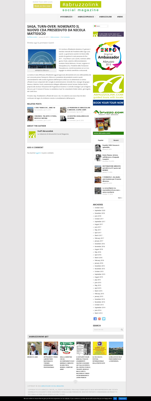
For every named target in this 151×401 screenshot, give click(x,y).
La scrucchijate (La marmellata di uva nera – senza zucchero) (112, 190)
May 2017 (98, 230)
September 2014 (100, 307)
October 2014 (99, 305)
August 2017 (99, 224)
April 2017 (98, 232)
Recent (116, 140)
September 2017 (100, 221)
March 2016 (98, 257)
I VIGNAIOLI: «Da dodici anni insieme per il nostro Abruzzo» (112, 179)
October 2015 (99, 271)
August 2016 (99, 249)
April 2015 (98, 288)
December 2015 (100, 266)
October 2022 (99, 208)
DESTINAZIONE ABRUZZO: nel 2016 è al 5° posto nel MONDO (112, 168)
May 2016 (98, 252)
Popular (100, 140)
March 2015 (98, 291)
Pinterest (99, 318)
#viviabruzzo (66, 17)
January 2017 (99, 241)
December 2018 (100, 213)
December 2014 (100, 299)
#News (120, 17)
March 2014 (98, 313)
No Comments (65, 37)
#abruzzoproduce (86, 17)
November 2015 (100, 269)
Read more (123, 398)
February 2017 (99, 238)
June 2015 (98, 282)
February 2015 (99, 293)
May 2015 (98, 285)
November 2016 (100, 246)
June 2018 (98, 216)
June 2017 (98, 227)
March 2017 (98, 235)
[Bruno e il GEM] (34, 348)
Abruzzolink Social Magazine (52, 386)
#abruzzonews (55, 37)
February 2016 (99, 260)
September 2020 (100, 210)
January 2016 (99, 263)
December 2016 (100, 244)
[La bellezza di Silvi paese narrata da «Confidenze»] (116, 348)
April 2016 (98, 255)
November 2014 (100, 302)
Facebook (95, 318)
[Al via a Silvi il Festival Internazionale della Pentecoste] (100, 348)
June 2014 (98, 310)
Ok (115, 398)
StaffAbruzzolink (32, 37)
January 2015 (99, 296)
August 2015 (99, 277)
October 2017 (99, 219)
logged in (38, 153)
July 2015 (98, 280)
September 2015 (100, 274)
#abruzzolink (105, 17)
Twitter (103, 318)
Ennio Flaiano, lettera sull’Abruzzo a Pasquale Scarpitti (111, 157)
